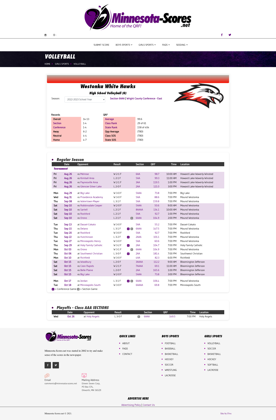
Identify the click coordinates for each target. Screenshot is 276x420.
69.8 (156, 284)
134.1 (156, 209)
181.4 (156, 253)
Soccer (169, 364)
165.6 (156, 270)
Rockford (85, 213)
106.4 (156, 280)
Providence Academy (91, 197)
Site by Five (225, 413)
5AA (138, 178)
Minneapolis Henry (90, 241)
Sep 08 (68, 201)
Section (57, 123)
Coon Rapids (87, 265)
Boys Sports (123, 44)
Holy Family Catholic (91, 245)
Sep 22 (68, 236)
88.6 (156, 197)
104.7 (156, 245)
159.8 (156, 201)
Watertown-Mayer (90, 201)
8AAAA (139, 209)
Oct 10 (67, 257)
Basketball (214, 353)
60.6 (156, 241)
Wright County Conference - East (144, 98)
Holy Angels (93, 316)
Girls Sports (146, 44)
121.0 (156, 186)
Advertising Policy (131, 404)
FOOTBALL (170, 343)
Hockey (211, 359)
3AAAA (139, 261)
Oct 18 (67, 284)
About (126, 343)
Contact (127, 353)
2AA (138, 186)
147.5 (156, 228)
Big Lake (85, 193)
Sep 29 (68, 245)
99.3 (157, 178)
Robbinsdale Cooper (91, 205)
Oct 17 (67, 280)
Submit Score (101, 44)
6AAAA (139, 284)
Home (47, 63)
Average (109, 119)
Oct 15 (67, 261)
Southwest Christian (91, 253)
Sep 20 (68, 232)
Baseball (170, 348)
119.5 (156, 182)
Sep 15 (68, 228)
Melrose (84, 174)
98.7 (157, 174)
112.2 (156, 261)
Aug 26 (68, 174)
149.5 (172, 316)
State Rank (111, 127)
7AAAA (139, 265)
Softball (212, 364)
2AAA (138, 236)
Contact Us (149, 404)
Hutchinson (86, 236)
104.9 (156, 217)
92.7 (157, 213)
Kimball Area (87, 178)
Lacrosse (170, 375)
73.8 (157, 193)
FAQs (125, 348)
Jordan (84, 280)
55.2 (157, 224)
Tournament (61, 168)
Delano (84, 228)
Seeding (181, 44)
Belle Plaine (86, 270)
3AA (138, 182)
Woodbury (85, 261)
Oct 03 (67, 249)
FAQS (165, 44)
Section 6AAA (117, 98)
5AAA (139, 193)
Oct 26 (70, 316)
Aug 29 (68, 193)
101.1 (156, 236)
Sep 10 (68, 205)
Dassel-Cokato (88, 224)
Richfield (85, 257)
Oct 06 (67, 253)
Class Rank (111, 123)
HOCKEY (169, 359)
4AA (138, 257)
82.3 (157, 257)
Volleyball (80, 63)
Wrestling (171, 369)
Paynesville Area (89, 182)
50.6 (156, 205)
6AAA (139, 217)
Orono (83, 217)
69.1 (157, 265)
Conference (59, 127)
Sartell (84, 209)
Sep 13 (68, 224)
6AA (138, 174)
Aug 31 (68, 197)
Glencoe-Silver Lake (91, 186)
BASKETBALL (171, 353)
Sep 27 (68, 241)
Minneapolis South (90, 284)
